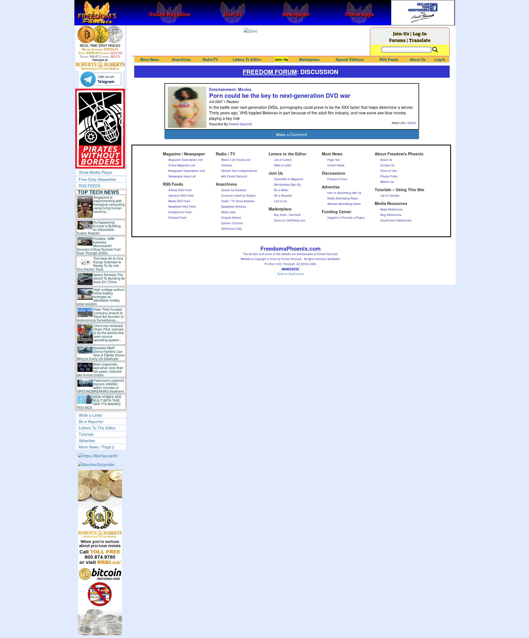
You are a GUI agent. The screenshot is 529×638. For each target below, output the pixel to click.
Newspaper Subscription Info (186, 171)
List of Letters (283, 160)
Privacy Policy (389, 176)
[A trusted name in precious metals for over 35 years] (100, 64)
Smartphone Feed (179, 212)
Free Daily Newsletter (97, 179)
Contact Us (387, 165)
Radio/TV (210, 59)
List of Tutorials (389, 196)
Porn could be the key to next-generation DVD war (279, 95)
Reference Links (231, 229)
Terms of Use (388, 171)
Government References (395, 220)
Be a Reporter (91, 421)
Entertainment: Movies (230, 89)
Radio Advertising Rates (342, 198)
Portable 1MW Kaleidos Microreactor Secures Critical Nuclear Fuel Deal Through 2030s (99, 245)
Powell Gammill (240, 123)
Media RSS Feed (179, 201)
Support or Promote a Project (346, 218)
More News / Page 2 (96, 447)
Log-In (420, 33)
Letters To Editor (247, 59)
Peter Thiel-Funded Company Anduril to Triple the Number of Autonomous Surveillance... (100, 314)
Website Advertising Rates (344, 204)
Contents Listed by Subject (238, 196)
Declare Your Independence (239, 171)
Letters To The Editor (97, 428)
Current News (335, 165)
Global (411, 123)
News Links (228, 212)
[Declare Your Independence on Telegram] (101, 79)
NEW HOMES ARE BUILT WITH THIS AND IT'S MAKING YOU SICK (99, 402)
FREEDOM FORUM (270, 71)
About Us (417, 59)
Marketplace (309, 59)
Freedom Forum (337, 179)
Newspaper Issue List (182, 176)
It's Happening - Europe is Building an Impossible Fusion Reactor (99, 227)
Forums (397, 40)
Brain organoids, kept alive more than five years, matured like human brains (100, 369)
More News (149, 59)
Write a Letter (90, 415)
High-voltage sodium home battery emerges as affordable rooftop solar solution (101, 296)
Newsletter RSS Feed (182, 207)
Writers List (387, 182)
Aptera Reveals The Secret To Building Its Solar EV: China (109, 278)
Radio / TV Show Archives (237, 201)
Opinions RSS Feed (181, 196)
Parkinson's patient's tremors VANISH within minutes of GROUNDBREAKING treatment (100, 385)
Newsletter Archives (233, 207)
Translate (419, 40)
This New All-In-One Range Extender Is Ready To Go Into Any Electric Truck (100, 263)
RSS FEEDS (89, 185)
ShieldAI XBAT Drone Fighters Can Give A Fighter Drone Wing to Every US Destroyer (101, 353)
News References (391, 209)
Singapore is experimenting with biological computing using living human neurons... (109, 204)
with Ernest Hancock (234, 176)
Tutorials (86, 434)
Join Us (281, 59)
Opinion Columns (232, 223)
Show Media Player (95, 172)
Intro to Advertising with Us (344, 193)
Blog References (390, 215)
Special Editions (350, 59)
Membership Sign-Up (287, 184)
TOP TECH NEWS (98, 192)
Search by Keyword (233, 190)
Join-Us (401, 33)
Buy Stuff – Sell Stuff (287, 215)
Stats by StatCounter (290, 274)
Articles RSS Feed (179, 190)
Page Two (333, 160)
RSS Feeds (388, 59)
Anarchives (181, 59)
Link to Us (280, 201)
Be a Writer (281, 190)
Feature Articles (231, 218)
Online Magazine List (181, 165)
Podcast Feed (177, 218)
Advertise (87, 440)
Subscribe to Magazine (288, 179)
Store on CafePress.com (289, 220)
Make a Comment (291, 134)
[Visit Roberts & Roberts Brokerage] (100, 34)
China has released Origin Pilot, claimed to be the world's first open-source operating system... (108, 332)
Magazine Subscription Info (185, 160)
